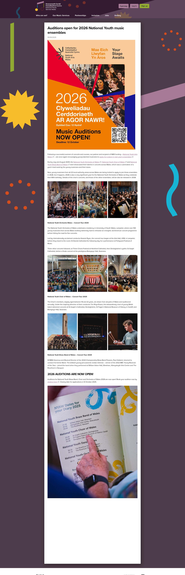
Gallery (117, 15)
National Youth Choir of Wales (113, 162)
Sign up (144, 6)
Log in (134, 6)
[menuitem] (124, 6)
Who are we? (41, 15)
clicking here (52, 382)
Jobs (107, 15)
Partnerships (80, 15)
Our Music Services (61, 15)
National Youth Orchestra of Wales (86, 162)
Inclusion (95, 15)
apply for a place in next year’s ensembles (115, 157)
